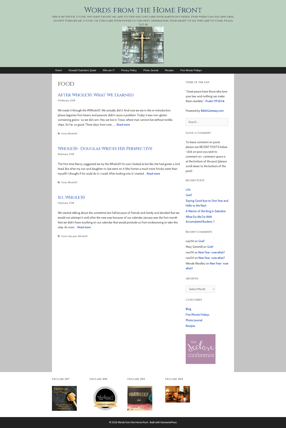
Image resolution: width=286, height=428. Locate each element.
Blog (188, 309)
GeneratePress (168, 422)
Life (188, 189)
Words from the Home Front (143, 10)
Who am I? (109, 70)
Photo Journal (150, 70)
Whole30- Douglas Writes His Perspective (105, 149)
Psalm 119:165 (214, 101)
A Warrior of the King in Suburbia (206, 211)
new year (72, 236)
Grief (189, 195)
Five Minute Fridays (191, 70)
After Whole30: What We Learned (96, 95)
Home (58, 70)
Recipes (169, 70)
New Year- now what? (211, 252)
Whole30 (72, 133)
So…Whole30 (71, 197)
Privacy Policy (129, 70)
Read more (123, 124)
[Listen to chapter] (224, 101)
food (64, 133)
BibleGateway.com (212, 110)
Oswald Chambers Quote (82, 70)
